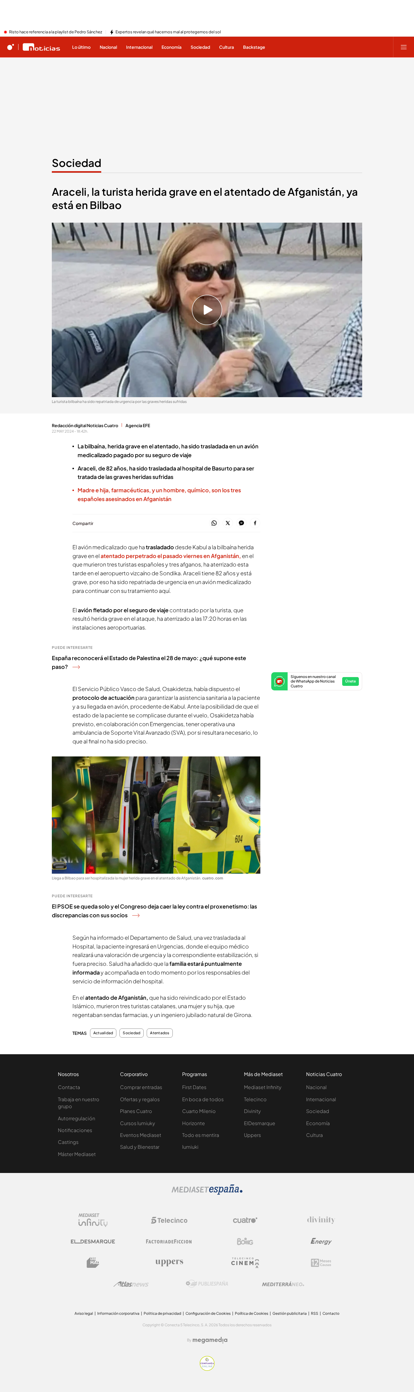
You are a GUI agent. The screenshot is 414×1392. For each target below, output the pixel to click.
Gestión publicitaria (289, 1313)
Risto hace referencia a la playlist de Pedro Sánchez (55, 32)
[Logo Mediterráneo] (283, 1283)
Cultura (314, 1135)
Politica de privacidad (162, 1313)
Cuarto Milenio (199, 1111)
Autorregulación (76, 1118)
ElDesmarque (259, 1123)
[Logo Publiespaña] (207, 1283)
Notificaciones (75, 1130)
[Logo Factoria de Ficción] (169, 1241)
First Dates (194, 1087)
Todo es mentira (200, 1135)
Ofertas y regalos (140, 1099)
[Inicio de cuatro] (10, 47)
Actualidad (103, 1033)
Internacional (321, 1099)
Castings (68, 1142)
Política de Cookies (251, 1313)
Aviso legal (84, 1313)
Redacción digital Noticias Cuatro (85, 425)
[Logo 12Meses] (321, 1263)
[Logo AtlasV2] (131, 1284)
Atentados (159, 1033)
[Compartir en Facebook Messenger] (241, 523)
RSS (314, 1313)
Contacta (69, 1087)
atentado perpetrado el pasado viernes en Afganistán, (171, 555)
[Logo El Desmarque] (93, 1242)
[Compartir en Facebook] (255, 523)
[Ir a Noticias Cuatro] (41, 47)
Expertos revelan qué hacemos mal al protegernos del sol (168, 32)
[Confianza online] (207, 1369)
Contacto (330, 1313)
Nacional (316, 1087)
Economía (318, 1123)
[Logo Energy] (321, 1241)
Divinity (252, 1111)
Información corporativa (118, 1313)
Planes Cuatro (136, 1111)
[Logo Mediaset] (207, 1193)
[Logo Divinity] (321, 1220)
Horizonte (193, 1123)
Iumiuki (190, 1147)
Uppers (252, 1135)
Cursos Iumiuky (137, 1123)
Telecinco (255, 1099)
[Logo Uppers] (169, 1262)
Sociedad (76, 162)
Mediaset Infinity (263, 1087)
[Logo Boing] (245, 1241)
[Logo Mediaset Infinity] (93, 1220)
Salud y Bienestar (139, 1147)
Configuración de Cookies (208, 1313)
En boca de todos (203, 1099)
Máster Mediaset (77, 1154)
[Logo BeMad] (93, 1262)
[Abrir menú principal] (404, 47)
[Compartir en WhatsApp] (214, 523)
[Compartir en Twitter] (227, 523)
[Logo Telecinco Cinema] (245, 1262)
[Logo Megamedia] (210, 1340)
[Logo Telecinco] (169, 1220)
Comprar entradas (141, 1087)
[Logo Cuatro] (245, 1220)
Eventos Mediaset (140, 1135)
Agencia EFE (137, 425)
